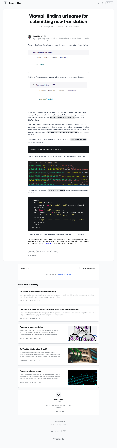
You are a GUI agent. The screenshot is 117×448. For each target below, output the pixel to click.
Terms (65, 425)
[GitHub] (57, 412)
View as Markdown (73, 27)
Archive (53, 425)
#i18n (55, 251)
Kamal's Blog (15, 3)
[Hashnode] (63, 412)
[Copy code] (86, 148)
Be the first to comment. (64, 274)
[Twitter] (54, 412)
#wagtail (40, 251)
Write (110, 3)
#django (31, 251)
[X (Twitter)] (45, 36)
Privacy (59, 425)
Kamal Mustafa (38, 36)
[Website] (60, 412)
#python (48, 251)
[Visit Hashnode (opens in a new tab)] (58, 439)
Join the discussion (89, 268)
